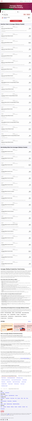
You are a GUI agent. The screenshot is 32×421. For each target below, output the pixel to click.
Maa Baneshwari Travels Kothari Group (19, 30)
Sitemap (18, 398)
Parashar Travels (7, 233)
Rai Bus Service (3, 265)
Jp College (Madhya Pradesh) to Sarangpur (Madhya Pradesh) (10, 135)
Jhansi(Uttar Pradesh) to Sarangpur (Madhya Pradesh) (9, 95)
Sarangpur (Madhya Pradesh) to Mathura (7, 231)
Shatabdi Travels (15, 44)
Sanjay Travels (8, 200)
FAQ (15, 398)
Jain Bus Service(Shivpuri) (12, 246)
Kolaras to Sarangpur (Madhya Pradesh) (7, 115)
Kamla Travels (9, 30)
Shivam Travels (10, 226)
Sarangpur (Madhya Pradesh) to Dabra (7, 263)
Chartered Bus (13, 30)
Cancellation (7, 398)
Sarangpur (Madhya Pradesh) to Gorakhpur (7, 191)
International (3, 408)
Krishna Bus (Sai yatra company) (10, 104)
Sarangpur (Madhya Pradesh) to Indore (7, 151)
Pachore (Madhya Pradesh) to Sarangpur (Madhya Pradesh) (10, 122)
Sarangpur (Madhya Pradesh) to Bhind (7, 251)
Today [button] (25, 14)
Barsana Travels (13, 91)
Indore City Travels (15, 51)
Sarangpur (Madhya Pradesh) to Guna (6, 171)
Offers (22, 398)
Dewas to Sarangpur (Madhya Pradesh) (7, 75)
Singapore (8, 406)
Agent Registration (11, 395)
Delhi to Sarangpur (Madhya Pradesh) (6, 42)
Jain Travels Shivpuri (3, 104)
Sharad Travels (11, 51)
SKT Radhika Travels (20, 51)
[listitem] (2, 324)
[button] (8, 12)
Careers (16, 395)
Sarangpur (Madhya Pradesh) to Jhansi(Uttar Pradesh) (9, 224)
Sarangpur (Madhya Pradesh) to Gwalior (7, 158)
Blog (24, 398)
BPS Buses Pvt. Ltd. (20, 71)
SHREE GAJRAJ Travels (8, 91)
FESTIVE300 (5, 329)
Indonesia (4, 406)
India (1, 406)
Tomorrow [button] (28, 14)
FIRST (29, 329)
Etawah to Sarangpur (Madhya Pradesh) (7, 142)
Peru (26, 406)
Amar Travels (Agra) (23, 160)
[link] (7, 327)
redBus (8, 414)
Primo (27, 398)
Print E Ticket (12, 398)
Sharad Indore (22, 44)
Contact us (6, 395)
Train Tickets (7, 392)
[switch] (29, 17)
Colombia (23, 406)
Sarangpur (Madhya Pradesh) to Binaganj (7, 211)
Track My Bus (3, 398)
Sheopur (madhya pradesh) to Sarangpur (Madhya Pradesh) (10, 102)
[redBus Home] (2, 1)
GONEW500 (17, 329)
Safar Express (18, 44)
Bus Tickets (2, 392)
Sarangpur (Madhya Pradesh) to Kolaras (7, 244)
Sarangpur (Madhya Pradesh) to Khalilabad (7, 204)
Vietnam (16, 406)
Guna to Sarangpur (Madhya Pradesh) (6, 55)
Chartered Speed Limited (4, 30)
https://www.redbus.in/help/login (25, 358)
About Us (2, 395)
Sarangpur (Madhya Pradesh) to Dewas (7, 184)
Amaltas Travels (3, 144)
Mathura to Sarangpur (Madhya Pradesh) (7, 62)
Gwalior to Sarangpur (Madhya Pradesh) (7, 49)
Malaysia (12, 406)
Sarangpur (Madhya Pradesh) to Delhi (6, 164)
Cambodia (19, 406)
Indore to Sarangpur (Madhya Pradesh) (7, 28)
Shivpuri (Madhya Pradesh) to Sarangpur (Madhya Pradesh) (10, 82)
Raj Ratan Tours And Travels (17, 160)
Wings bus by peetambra (15, 226)
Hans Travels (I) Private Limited (5, 44)
